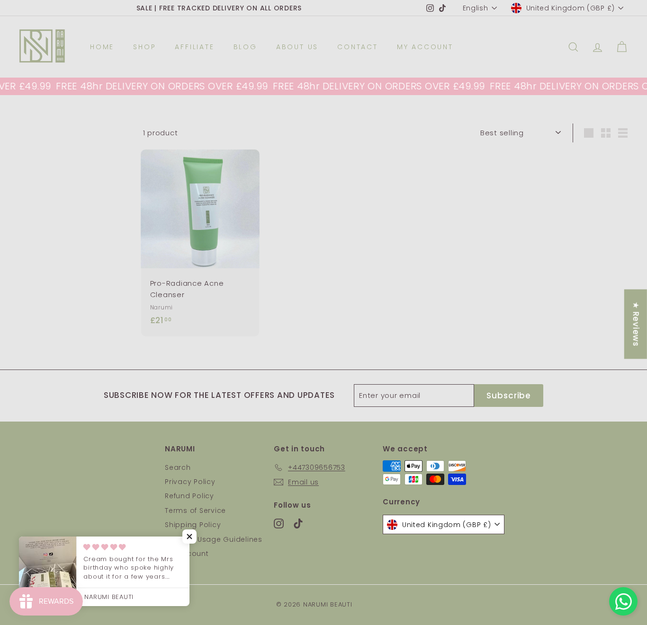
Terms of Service (195, 510)
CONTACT (357, 47)
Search (178, 467)
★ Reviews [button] (636, 323)
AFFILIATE (194, 47)
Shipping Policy (193, 524)
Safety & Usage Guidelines (213, 539)
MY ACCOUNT (425, 47)
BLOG (245, 47)
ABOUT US (297, 47)
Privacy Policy (190, 481)
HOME (102, 47)
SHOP (144, 47)
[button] (189, 536)
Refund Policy (189, 496)
